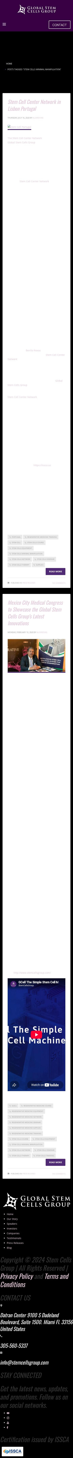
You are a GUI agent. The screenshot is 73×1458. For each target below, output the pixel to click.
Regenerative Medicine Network (27, 1117)
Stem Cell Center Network (34, 181)
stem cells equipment (22, 548)
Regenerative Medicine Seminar (26, 1122)
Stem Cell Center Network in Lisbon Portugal (34, 105)
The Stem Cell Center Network (25, 138)
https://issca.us (43, 465)
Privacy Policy (16, 1276)
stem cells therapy (20, 565)
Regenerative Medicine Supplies (26, 1128)
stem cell (16, 542)
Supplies (39, 565)
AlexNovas (38, 117)
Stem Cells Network (21, 559)
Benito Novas (33, 350)
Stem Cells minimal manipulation (27, 553)
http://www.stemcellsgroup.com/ (32, 972)
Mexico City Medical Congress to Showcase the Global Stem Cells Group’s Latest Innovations (35, 613)
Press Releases (28, 583)
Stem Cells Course (35, 542)
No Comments (58, 583)
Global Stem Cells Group (22, 142)
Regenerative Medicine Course (37, 1105)
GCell (14, 1105)
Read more (55, 571)
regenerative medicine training (42, 537)
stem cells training (45, 1155)
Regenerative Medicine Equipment (27, 1111)
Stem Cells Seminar (45, 559)
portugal (16, 537)
